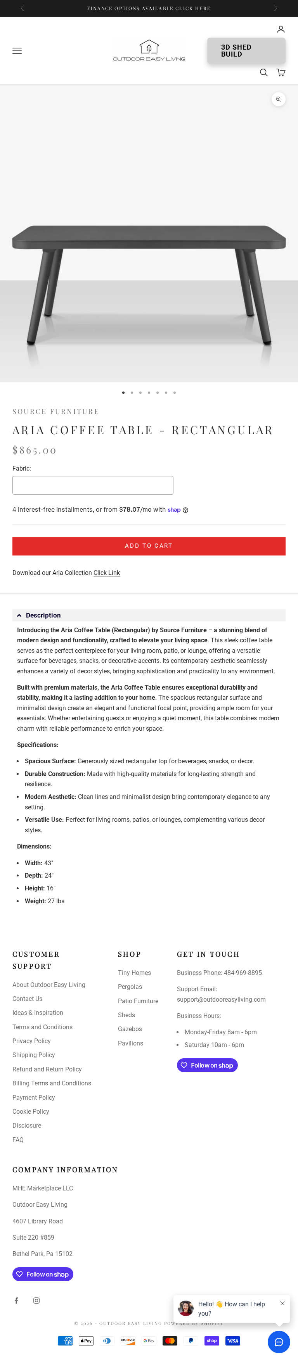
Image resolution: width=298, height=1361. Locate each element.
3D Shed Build (236, 50)
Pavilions (130, 1043)
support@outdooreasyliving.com (221, 999)
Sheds (126, 1015)
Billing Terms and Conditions (51, 1083)
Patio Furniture (138, 1001)
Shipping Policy (33, 1055)
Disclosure (26, 1125)
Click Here (193, 8)
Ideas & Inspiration (37, 1012)
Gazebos (130, 1029)
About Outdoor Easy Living (48, 984)
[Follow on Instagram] (36, 1300)
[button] (149, 615)
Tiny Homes (134, 972)
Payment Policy (33, 1097)
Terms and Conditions (42, 1027)
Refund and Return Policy (47, 1069)
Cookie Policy (30, 1111)
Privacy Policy (31, 1041)
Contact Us (27, 998)
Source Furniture (56, 411)
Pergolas (130, 986)
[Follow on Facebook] (16, 1300)
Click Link (107, 572)
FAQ (18, 1140)
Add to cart (149, 545)
